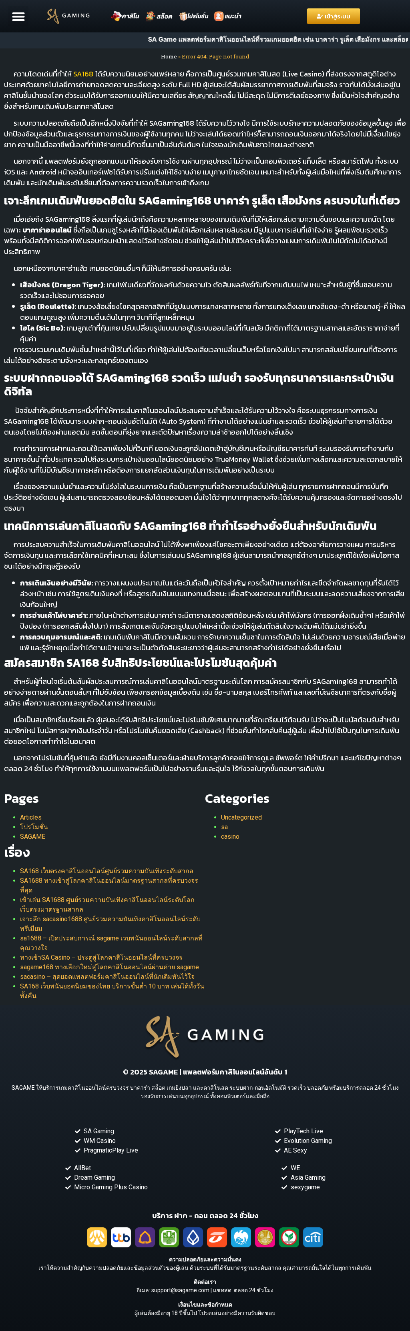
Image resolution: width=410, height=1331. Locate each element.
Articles (31, 817)
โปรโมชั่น (34, 827)
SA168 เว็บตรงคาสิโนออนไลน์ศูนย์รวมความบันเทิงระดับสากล (106, 871)
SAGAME (32, 836)
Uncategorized (241, 817)
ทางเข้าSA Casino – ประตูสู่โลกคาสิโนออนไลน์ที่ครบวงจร (101, 957)
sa (224, 827)
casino (230, 836)
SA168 (83, 73)
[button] (18, 16)
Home (169, 56)
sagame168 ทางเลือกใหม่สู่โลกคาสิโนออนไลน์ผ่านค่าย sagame (109, 967)
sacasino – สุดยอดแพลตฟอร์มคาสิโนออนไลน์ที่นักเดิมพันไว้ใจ (107, 976)
